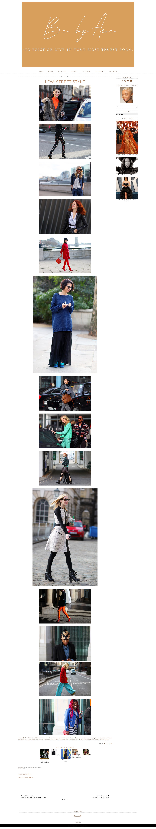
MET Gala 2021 (87, 755)
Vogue (23, 768)
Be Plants (113, 71)
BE (80, 822)
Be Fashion (62, 71)
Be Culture (86, 71)
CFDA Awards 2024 (56, 755)
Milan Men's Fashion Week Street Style (76, 756)
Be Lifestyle (100, 71)
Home (41, 71)
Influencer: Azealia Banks (126, 174)
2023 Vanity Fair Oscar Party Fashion (127, 200)
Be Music (74, 71)
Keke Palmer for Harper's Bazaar (127, 154)
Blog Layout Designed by (78, 825)
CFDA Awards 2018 (65, 760)
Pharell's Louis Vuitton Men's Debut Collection (44, 761)
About (50, 71)
